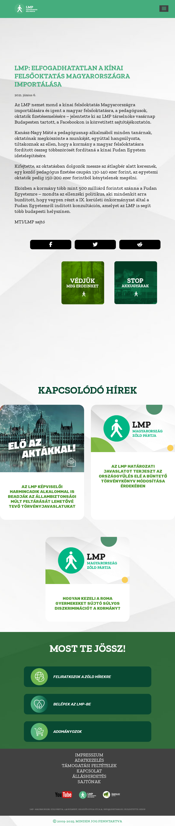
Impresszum (89, 754)
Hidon (142, 809)
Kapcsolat (89, 771)
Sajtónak (89, 781)
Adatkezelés (89, 760)
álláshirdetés (89, 776)
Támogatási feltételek (89, 765)
